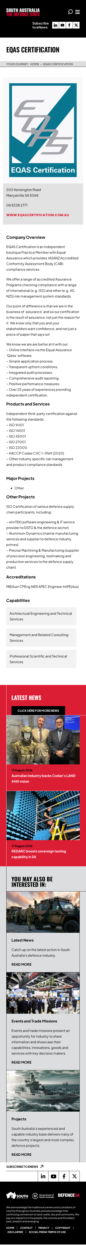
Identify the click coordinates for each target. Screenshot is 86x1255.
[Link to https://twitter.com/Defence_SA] (74, 1176)
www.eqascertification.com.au (37, 215)
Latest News (26, 697)
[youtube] (62, 25)
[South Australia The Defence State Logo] (23, 10)
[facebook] (69, 25)
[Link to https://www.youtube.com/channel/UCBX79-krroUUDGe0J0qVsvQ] (53, 1176)
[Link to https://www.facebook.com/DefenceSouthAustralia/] (64, 1176)
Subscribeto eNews (40, 25)
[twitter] (76, 25)
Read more (21, 964)
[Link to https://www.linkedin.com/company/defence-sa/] (43, 1176)
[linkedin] (55, 25)
